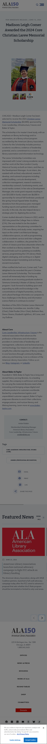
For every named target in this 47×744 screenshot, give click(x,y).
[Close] (43, 728)
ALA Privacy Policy (23, 734)
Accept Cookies (30, 740)
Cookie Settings (15, 740)
